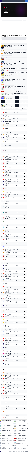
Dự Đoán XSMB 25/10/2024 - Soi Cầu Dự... (8, 276)
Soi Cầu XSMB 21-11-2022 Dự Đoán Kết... (8, 305)
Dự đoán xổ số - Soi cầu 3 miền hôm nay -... (7, 363)
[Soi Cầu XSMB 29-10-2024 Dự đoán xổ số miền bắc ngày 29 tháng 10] (2, 48)
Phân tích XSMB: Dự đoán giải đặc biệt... (8, 369)
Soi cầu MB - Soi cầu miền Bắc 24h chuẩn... (8, 273)
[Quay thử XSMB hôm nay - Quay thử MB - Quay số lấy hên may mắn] (2, 55)
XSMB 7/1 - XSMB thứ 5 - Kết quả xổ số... (8, 249)
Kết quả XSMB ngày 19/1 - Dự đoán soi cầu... (8, 283)
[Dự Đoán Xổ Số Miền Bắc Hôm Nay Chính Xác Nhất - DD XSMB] (2, 94)
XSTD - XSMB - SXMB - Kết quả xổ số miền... (8, 411)
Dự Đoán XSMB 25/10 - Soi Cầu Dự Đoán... (8, 256)
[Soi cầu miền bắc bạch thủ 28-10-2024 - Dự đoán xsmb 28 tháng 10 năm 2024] (2, 46)
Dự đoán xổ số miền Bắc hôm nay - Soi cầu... (8, 153)
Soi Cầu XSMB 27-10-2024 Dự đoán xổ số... (8, 150)
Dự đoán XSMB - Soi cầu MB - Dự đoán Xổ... (8, 166)
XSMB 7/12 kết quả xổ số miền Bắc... (8, 357)
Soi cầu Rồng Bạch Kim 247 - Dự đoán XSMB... (8, 295)
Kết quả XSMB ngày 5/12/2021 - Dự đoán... (8, 298)
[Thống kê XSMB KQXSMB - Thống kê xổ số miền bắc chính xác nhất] (2, 53)
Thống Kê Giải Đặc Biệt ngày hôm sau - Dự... (8, 360)
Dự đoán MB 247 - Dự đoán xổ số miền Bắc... (8, 125)
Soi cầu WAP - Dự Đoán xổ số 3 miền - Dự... (8, 169)
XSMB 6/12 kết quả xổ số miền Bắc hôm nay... (8, 144)
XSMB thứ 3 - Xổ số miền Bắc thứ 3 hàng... (8, 233)
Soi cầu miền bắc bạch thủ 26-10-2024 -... (8, 286)
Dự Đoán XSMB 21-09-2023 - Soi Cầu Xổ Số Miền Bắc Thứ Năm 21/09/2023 (20, 41)
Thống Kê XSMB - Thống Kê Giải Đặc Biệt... (8, 350)
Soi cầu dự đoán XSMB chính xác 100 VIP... (8, 280)
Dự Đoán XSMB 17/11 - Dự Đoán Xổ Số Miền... (7, 236)
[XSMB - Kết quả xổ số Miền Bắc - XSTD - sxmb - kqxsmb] (2, 84)
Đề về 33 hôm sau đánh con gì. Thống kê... (8, 390)
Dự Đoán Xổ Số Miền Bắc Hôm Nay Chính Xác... (8, 121)
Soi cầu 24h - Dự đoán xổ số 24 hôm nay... (8, 265)
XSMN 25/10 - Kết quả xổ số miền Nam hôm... (8, 230)
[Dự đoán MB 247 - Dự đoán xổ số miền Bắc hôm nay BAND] (2, 75)
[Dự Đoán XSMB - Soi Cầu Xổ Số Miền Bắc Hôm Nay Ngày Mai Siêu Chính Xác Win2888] (2, 80)
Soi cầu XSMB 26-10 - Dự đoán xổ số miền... (8, 302)
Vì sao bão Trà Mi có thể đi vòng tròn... (8, 172)
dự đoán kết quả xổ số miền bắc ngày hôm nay (8, 113)
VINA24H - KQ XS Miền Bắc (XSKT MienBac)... (8, 115)
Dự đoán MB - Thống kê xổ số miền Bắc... (8, 375)
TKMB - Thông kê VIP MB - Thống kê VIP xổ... (8, 156)
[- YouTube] (2, 82)
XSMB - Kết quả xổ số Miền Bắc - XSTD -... (8, 191)
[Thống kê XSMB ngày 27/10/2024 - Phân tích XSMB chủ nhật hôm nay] (2, 50)
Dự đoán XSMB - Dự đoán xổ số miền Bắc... (8, 259)
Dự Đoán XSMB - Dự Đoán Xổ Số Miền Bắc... (8, 252)
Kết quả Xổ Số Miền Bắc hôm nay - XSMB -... (8, 206)
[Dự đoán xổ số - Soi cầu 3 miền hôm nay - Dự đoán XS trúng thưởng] (2, 73)
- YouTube (6, 38)
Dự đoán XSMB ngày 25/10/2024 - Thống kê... (7, 381)
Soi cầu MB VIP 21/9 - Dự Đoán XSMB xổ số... (8, 212)
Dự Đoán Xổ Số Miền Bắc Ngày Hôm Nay (8, 46)
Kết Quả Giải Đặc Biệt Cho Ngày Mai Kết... (8, 331)
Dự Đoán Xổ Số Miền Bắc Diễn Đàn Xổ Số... (8, 134)
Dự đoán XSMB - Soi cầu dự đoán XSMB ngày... (8, 203)
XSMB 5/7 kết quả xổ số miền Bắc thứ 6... (8, 221)
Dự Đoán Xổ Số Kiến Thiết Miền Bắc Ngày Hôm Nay (9, 73)
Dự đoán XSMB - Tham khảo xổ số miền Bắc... (8, 402)
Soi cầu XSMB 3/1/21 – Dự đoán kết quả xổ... (7, 128)
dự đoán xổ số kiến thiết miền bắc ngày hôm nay (8, 116)
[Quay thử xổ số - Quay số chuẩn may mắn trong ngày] (2, 91)
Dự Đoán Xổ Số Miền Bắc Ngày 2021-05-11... (8, 325)
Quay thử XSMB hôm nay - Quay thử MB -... (8, 181)
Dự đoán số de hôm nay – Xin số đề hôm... (8, 176)
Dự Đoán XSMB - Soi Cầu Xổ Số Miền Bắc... (8, 246)
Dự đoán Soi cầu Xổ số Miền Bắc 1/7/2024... (8, 118)
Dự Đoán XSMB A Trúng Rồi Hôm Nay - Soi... (8, 243)
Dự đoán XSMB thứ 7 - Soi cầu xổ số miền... (8, 311)
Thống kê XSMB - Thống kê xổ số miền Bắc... (8, 141)
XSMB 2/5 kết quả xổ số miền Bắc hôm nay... (8, 159)
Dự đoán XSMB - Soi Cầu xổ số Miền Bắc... (8, 328)
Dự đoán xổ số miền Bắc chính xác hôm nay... (8, 163)
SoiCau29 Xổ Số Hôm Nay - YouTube (8, 417)
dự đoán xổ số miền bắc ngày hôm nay (17, 451)
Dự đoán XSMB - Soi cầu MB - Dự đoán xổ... (8, 218)
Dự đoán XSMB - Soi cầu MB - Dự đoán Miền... (8, 188)
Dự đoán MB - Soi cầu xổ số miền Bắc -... (8, 353)
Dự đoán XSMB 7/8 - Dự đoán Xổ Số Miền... (8, 335)
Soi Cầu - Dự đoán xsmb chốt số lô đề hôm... (8, 131)
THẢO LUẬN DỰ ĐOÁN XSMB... (8, 414)
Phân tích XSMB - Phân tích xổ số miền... (8, 240)
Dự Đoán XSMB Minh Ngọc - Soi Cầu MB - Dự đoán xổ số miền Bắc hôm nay (7, 41)
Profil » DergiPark (7, 292)
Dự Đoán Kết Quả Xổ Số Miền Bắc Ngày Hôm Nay (9, 94)
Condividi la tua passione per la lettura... (8, 185)
